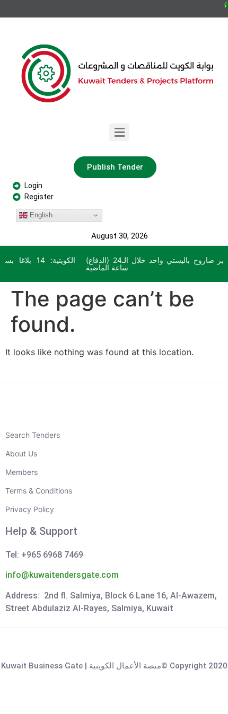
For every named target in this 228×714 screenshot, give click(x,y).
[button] (119, 132)
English (40, 215)
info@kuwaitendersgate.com (62, 575)
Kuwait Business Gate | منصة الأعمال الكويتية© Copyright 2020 (114, 666)
